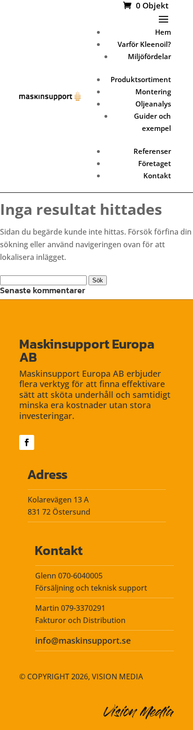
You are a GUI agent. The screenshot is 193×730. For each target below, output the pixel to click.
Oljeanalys (153, 103)
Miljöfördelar (149, 56)
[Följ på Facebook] (26, 442)
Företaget (154, 163)
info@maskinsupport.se (83, 640)
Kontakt (157, 175)
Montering (153, 91)
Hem (163, 32)
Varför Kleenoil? (144, 44)
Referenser (152, 151)
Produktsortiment (141, 79)
